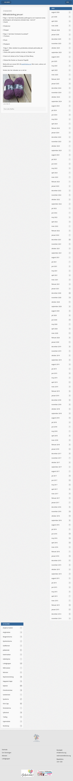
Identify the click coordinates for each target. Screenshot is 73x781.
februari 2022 (56, 231)
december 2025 (56, 39)
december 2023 (56, 137)
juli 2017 (54, 476)
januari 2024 (55, 133)
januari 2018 (55, 449)
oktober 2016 (56, 516)
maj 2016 (54, 538)
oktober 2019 (56, 355)
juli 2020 (54, 315)
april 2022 (55, 222)
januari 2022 (55, 235)
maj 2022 (54, 217)
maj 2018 (54, 431)
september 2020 (57, 306)
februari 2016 (56, 551)
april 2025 (55, 70)
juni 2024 (54, 115)
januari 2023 (55, 186)
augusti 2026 (55, 12)
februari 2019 (56, 391)
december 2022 (56, 190)
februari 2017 (56, 498)
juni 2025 (54, 61)
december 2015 (56, 560)
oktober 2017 (56, 462)
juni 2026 (54, 17)
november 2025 (56, 43)
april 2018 (55, 436)
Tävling (5, 717)
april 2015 (55, 596)
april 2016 (55, 543)
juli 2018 (54, 422)
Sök (67, 2)
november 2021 (56, 244)
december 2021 (56, 239)
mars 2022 (55, 226)
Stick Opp (6, 703)
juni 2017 (54, 480)
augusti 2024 (55, 106)
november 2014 (56, 618)
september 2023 (57, 150)
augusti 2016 (55, 525)
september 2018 (57, 413)
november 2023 (56, 141)
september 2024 (57, 101)
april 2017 (55, 489)
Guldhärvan (6, 646)
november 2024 (56, 92)
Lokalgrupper (7, 663)
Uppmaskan (6, 721)
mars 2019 (55, 387)
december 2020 (56, 293)
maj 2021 (54, 271)
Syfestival (6, 712)
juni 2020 (54, 320)
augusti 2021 (55, 257)
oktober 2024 (56, 97)
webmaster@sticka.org (64, 756)
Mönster (5, 672)
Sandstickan (6, 695)
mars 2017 (55, 494)
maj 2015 (54, 592)
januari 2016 (55, 556)
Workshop (6, 726)
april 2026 (55, 21)
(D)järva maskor (8, 628)
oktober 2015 (56, 569)
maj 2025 (54, 66)
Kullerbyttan (6, 659)
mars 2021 (55, 280)
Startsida (4, 749)
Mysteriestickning (8, 677)
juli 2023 (54, 159)
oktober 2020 (56, 302)
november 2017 (56, 458)
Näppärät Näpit (7, 681)
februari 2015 (56, 605)
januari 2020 (55, 342)
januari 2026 (55, 34)
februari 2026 (56, 30)
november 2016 (56, 511)
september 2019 (57, 360)
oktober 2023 (56, 146)
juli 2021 (54, 262)
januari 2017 (55, 502)
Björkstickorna (7, 641)
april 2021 (55, 275)
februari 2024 (56, 128)
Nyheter (5, 686)
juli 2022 (54, 208)
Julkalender (6, 650)
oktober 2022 (56, 199)
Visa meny (7, 2)
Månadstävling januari (13, 14)
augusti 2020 (55, 311)
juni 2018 (54, 427)
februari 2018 (56, 445)
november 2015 (56, 565)
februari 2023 (56, 182)
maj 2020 (54, 324)
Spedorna (6, 699)
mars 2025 (55, 75)
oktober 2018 (56, 409)
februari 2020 (56, 338)
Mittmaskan (6, 668)
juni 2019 (54, 373)
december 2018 (56, 400)
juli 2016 (54, 529)
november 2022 (56, 195)
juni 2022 (54, 213)
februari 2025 (56, 79)
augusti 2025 (55, 57)
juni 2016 (54, 534)
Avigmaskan (6, 632)
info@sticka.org (61, 753)
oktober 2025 (56, 48)
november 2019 (56, 351)
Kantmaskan (7, 654)
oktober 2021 (56, 248)
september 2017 (57, 467)
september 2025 (57, 52)
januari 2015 (55, 609)
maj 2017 (54, 485)
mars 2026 (55, 26)
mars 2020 (55, 333)
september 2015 (57, 574)
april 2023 (55, 173)
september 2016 (57, 520)
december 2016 (56, 507)
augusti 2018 (55, 418)
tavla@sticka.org (26, 64)
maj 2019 (54, 378)
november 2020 (56, 297)
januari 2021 (55, 289)
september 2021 (57, 253)
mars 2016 (55, 547)
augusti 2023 (55, 155)
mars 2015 (55, 600)
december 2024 (56, 88)
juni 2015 (54, 587)
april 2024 (55, 124)
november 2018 (56, 404)
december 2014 (56, 614)
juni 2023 (54, 164)
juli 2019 (54, 369)
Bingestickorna (7, 637)
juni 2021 (54, 266)
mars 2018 (55, 440)
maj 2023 (54, 168)
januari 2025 (55, 83)
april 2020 (55, 329)
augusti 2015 (55, 578)
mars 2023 (55, 177)
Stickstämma (7, 708)
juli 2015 (54, 583)
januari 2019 (55, 395)
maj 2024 (54, 119)
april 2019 (55, 382)
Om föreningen (6, 753)
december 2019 (56, 346)
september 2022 (57, 204)
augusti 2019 (55, 364)
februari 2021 (56, 284)
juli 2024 (54, 110)
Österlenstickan (7, 690)
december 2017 (56, 453)
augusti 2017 (55, 471)
